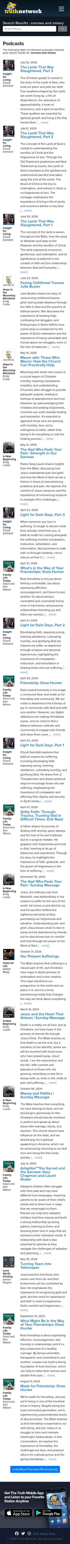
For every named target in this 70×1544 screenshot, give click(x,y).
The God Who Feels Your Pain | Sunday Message (41, 883)
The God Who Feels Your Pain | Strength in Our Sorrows (41, 453)
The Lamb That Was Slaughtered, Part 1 (37, 223)
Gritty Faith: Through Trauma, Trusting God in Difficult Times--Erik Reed (41, 816)
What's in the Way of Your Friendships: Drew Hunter (42, 570)
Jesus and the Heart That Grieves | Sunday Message (42, 1016)
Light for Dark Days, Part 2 (42, 625)
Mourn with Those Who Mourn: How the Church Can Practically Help (40, 361)
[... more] (42, 122)
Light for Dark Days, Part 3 (42, 515)
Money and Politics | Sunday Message (37, 1095)
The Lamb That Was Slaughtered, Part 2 (37, 135)
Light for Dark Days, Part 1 (42, 745)
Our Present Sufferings (39, 956)
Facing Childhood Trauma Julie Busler (42, 285)
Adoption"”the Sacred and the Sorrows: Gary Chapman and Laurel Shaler (42, 1174)
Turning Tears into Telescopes (35, 1266)
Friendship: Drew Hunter (41, 683)
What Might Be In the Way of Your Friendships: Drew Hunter (42, 1325)
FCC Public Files (44, 1534)
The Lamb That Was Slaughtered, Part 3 (37, 69)
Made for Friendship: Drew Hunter (42, 1388)
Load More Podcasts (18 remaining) (35, 1469)
